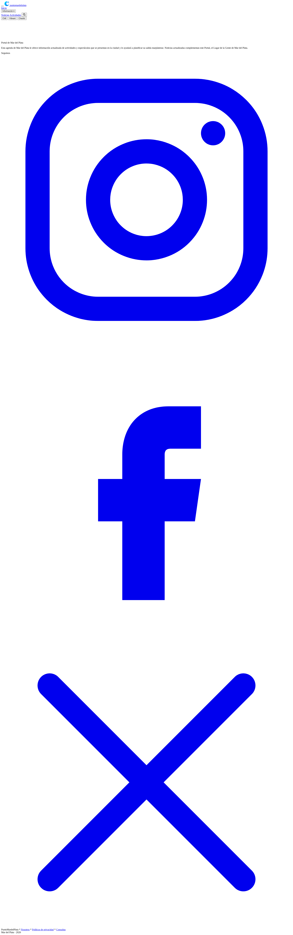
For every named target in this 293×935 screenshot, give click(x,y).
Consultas (61, 929)
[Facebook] (146, 635)
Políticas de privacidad (43, 929)
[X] (146, 927)
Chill (4, 18)
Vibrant (12, 18)
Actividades (15, 15)
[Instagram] (146, 344)
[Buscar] (24, 15)
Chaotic (22, 18)
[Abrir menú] (2, 6)
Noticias (5, 15)
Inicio (4, 8)
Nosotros (25, 929)
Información (8, 11)
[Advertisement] (70, 29)
